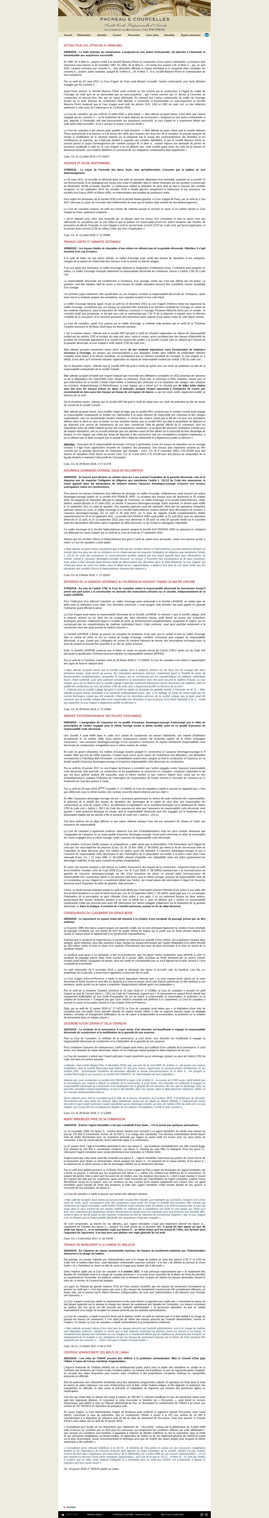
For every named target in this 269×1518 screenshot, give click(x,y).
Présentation (84, 35)
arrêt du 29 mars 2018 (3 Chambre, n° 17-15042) (102, 788)
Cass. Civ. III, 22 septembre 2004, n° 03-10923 (142, 893)
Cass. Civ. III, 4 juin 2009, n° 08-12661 (139, 870)
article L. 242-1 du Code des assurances (111, 808)
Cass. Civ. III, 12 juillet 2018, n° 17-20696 (87, 235)
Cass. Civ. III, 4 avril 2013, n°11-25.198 (138, 454)
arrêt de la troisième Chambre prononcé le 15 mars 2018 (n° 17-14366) (114, 990)
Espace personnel (190, 35)
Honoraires (134, 35)
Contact (117, 35)
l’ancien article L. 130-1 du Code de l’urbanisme (112, 993)
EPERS (159, 653)
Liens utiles (152, 35)
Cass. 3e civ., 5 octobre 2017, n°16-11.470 (87, 1346)
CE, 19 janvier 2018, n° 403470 (81, 1469)
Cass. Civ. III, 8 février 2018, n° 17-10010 (87, 575)
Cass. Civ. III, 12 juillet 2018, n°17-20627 (87, 156)
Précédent (71, 1507)
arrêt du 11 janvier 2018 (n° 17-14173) (101, 1008)
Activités (101, 35)
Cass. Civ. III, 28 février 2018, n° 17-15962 (87, 709)
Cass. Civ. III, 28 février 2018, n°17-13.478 (87, 464)
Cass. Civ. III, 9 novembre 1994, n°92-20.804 (167, 451)
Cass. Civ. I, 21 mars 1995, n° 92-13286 (99, 857)
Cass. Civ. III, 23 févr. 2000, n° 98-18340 (135, 847)
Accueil (68, 35)
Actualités (169, 35)
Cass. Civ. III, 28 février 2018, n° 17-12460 (87, 1113)
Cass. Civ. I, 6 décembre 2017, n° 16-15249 (88, 1238)
